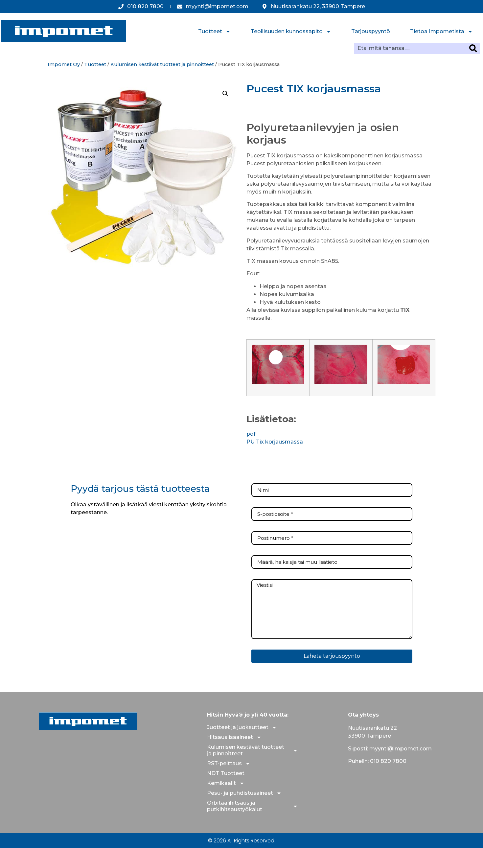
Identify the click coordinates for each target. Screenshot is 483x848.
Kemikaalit (221, 783)
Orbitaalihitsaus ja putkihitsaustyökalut (234, 806)
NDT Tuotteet (225, 773)
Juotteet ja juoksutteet (237, 727)
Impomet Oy (64, 64)
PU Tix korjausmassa (274, 442)
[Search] (474, 48)
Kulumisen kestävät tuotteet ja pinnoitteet (162, 64)
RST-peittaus (224, 763)
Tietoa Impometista (437, 31)
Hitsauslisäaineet (230, 737)
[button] (225, 94)
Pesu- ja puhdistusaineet (240, 793)
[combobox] (411, 48)
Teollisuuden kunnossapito (287, 31)
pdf (251, 434)
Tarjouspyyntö (370, 31)
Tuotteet (210, 31)
